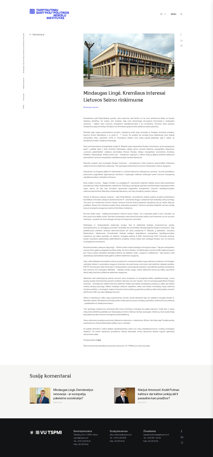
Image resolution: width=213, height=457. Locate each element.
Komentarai (38, 34)
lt (161, 14)
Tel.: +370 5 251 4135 (118, 438)
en (165, 14)
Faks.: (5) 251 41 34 (81, 444)
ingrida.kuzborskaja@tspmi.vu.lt (156, 435)
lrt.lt (99, 340)
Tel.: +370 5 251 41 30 (82, 441)
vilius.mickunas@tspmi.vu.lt (121, 435)
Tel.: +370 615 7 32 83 (152, 438)
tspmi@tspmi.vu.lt (81, 438)
